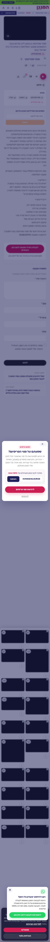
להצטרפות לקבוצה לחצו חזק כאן (27, 915)
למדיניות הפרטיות (33, 924)
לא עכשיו (25, 496)
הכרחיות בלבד (25, 936)
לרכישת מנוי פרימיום (25, 489)
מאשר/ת (25, 930)
